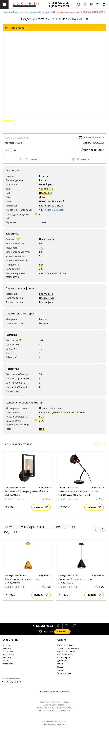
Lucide (9, 137)
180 (41, 247)
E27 (41, 264)
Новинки (7, 657)
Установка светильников (68, 648)
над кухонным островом (60, 412)
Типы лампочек (64, 673)
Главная (7, 12)
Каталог (17, 12)
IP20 (41, 416)
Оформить (62, 632)
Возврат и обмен (64, 654)
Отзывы (60, 663)
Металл (58, 205)
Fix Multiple (45, 184)
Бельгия (21, 137)
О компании (11, 639)
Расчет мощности (54, 209)
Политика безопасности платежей (54, 691)
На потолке (56, 408)
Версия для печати (93, 137)
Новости (61, 667)
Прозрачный (46, 201)
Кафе (42, 412)
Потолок (44, 408)
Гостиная (80, 412)
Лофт (42, 197)
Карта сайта (8, 663)
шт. (46, 631)
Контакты (7, 645)
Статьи (60, 670)
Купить (38, 507)
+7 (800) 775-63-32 (58, 3)
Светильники (30, 12)
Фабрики (7, 648)
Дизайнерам (62, 660)
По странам (8, 651)
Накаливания (46, 239)
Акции (5, 660)
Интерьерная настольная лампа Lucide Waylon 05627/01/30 (78, 493)
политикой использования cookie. (55, 710)
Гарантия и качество (66, 651)
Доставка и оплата (65, 645)
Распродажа (8, 654)
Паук (42, 428)
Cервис (61, 639)
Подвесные (45, 12)
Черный (59, 201)
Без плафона (46, 205)
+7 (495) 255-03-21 (58, 6)
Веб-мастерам (63, 657)
